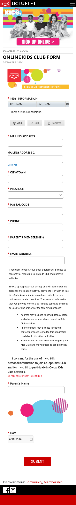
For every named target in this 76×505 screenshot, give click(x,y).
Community (34, 482)
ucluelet (9, 50)
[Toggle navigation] (72, 3)
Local (24, 50)
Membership (53, 482)
